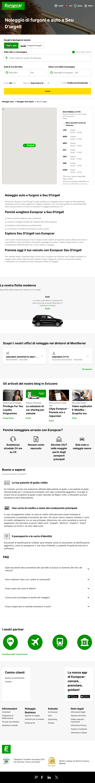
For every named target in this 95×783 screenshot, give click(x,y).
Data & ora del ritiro (13, 67)
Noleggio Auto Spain (25, 101)
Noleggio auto (8, 101)
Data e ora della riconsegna (61, 67)
